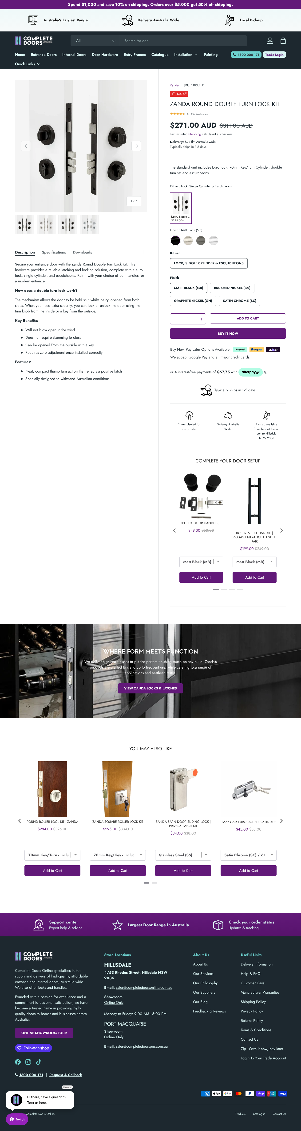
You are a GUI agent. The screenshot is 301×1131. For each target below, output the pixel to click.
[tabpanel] (81, 322)
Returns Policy (252, 1020)
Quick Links (25, 64)
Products (240, 1114)
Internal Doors (74, 54)
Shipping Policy (253, 1001)
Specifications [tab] (54, 252)
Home (20, 54)
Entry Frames (135, 54)
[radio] (181, 208)
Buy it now (228, 333)
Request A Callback (65, 1075)
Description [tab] (25, 252)
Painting (211, 54)
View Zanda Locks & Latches (150, 688)
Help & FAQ (251, 973)
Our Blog (200, 1001)
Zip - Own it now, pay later (262, 1048)
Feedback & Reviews (209, 1011)
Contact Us (249, 1039)
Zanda (174, 85)
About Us (200, 964)
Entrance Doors (44, 54)
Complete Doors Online (40, 1114)
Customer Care (252, 983)
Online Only (113, 1002)
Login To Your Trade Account (263, 1058)
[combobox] (159, 40)
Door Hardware (105, 54)
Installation (183, 54)
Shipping (194, 134)
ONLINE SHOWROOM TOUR (44, 1033)
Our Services (203, 973)
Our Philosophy (205, 983)
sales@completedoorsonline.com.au (144, 987)
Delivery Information (257, 964)
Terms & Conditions (256, 1030)
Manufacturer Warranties (260, 992)
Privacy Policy (252, 1011)
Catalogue (160, 54)
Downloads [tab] (82, 252)
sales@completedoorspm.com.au (142, 1046)
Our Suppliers (204, 992)
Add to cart (248, 318)
